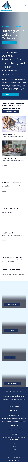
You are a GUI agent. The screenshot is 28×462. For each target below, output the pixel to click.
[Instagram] (15, 460)
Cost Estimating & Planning (14, 415)
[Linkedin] (18, 460)
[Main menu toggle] (25, 6)
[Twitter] (12, 460)
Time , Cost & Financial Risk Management (14, 417)
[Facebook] (10, 460)
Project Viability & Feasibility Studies (14, 414)
